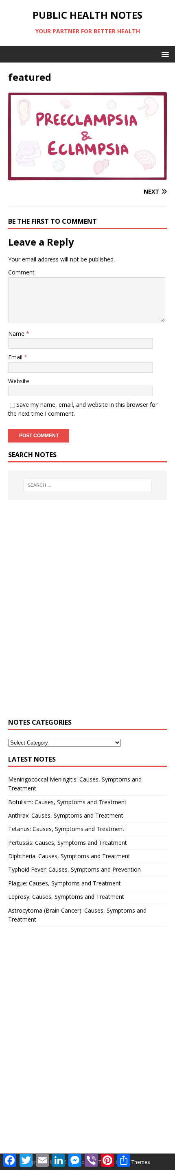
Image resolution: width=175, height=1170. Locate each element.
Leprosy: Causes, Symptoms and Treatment (66, 896)
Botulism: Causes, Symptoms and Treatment (67, 802)
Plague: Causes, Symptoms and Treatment (64, 883)
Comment (21, 272)
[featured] (87, 176)
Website (18, 381)
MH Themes (136, 1162)
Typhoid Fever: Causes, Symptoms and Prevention (74, 869)
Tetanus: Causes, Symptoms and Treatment (66, 829)
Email (16, 357)
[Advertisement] (87, 613)
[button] (164, 54)
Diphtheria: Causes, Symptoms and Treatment (69, 856)
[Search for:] (87, 485)
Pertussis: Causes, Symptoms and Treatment (67, 842)
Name (17, 333)
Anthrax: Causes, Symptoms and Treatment (65, 815)
